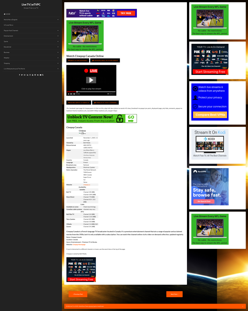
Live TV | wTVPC (31, 4)
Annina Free (92, 306)
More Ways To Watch (78, 103)
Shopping (7, 63)
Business (6, 52)
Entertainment (8, 36)
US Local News (8, 25)
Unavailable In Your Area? (105, 60)
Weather (6, 58)
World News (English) (10, 19)
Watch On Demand (77, 60)
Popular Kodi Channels (11, 30)
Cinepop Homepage (78, 244)
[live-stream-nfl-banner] (85, 52)
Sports (6, 41)
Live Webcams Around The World (14, 69)
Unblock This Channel (105, 103)
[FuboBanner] (101, 19)
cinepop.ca (86, 185)
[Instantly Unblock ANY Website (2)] (101, 124)
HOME (8, 14)
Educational (7, 47)
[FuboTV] (81, 283)
